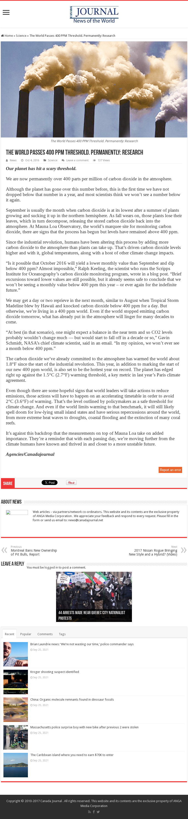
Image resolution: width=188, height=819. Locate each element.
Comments (45, 634)
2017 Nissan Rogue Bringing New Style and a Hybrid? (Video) (153, 550)
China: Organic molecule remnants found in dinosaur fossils (72, 699)
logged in (51, 567)
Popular (25, 634)
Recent (9, 634)
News (13, 160)
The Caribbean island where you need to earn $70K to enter (72, 755)
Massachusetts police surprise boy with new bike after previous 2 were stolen (84, 727)
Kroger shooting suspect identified (54, 672)
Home (8, 35)
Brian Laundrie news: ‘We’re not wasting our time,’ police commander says (82, 644)
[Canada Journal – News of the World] (94, 13)
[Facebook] (93, 812)
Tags (62, 634)
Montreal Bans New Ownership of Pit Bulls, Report (34, 550)
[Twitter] (98, 812)
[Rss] (89, 812)
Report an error (170, 470)
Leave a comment (77, 160)
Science (21, 35)
